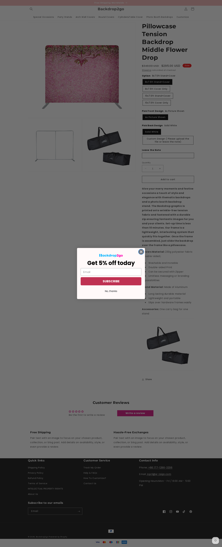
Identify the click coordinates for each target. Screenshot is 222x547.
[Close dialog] (141, 251)
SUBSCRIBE (111, 281)
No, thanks (111, 291)
